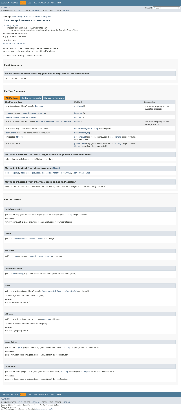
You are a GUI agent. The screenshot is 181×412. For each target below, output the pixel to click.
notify (56, 173)
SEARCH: (148, 8)
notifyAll (66, 173)
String (94, 129)
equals (16, 173)
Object (19, 137)
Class (8, 113)
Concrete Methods (54, 98)
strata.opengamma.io (43, 409)
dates (77, 121)
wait (75, 173)
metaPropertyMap (82, 133)
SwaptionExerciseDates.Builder (21, 117)
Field (19, 11)
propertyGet (80, 137)
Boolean (39, 106)
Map (7, 133)
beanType (78, 113)
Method (35, 11)
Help (59, 3)
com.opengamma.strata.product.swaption (31, 17)
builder (78, 117)
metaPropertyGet (82, 129)
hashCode (46, 173)
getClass (36, 173)
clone (7, 173)
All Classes (6, 7)
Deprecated (43, 3)
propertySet (80, 143)
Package (14, 3)
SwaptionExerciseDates (14, 43)
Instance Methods (31, 98)
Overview (5, 3)
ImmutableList (42, 121)
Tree (35, 3)
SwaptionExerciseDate (60, 121)
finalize (25, 173)
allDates (78, 106)
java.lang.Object (10, 26)
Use (29, 3)
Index (53, 3)
